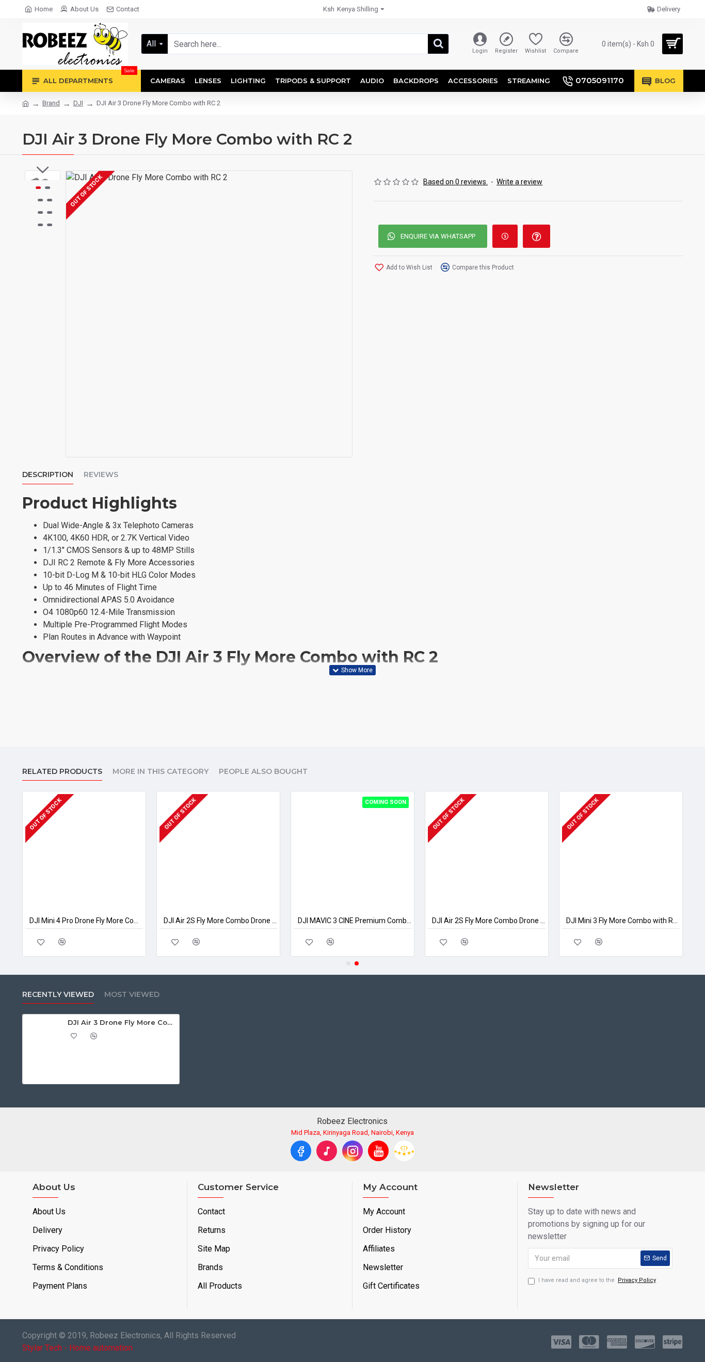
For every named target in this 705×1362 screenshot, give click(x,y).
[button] (43, 170)
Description (47, 474)
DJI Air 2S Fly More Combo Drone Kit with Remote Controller (220, 920)
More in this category (161, 771)
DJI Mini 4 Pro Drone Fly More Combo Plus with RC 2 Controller (86, 920)
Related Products (62, 771)
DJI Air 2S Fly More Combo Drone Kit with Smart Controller (489, 920)
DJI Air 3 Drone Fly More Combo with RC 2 (121, 1022)
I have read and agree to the (597, 1280)
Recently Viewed (58, 994)
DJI (78, 103)
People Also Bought (263, 771)
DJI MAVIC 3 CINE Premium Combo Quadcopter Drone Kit (354, 920)
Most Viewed (131, 994)
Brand (51, 103)
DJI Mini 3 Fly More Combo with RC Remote (623, 920)
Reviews (101, 474)
